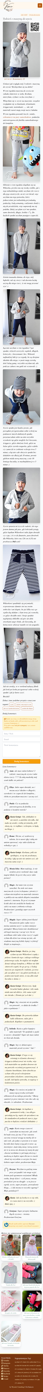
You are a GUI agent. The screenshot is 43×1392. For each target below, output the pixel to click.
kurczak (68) (25, 1365)
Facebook (6, 1373)
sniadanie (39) (18, 1379)
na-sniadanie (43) (36, 1372)
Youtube (6, 1360)
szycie (11, 704)
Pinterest (6, 1368)
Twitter (5, 1376)
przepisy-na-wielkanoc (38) (30, 1379)
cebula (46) (20, 1372)
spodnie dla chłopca (27, 708)
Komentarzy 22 (19, 79)
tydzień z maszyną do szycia (24, 704)
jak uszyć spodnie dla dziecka (11, 708)
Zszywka (6, 1371)
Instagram (6, 1363)
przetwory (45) (28, 1372)
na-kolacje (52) (21, 1369)
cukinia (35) (20, 1383)
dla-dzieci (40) (26, 1376)
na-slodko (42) (18, 1376)
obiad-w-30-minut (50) (32, 1369)
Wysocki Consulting (18, 1387)
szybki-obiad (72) (34, 1362)
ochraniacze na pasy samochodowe (17, 117)
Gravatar (31, 1224)
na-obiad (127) (18, 1362)
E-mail (5, 1379)
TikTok (5, 1366)
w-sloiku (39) (34, 1376)
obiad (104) (26, 1362)
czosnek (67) (32, 1365)
